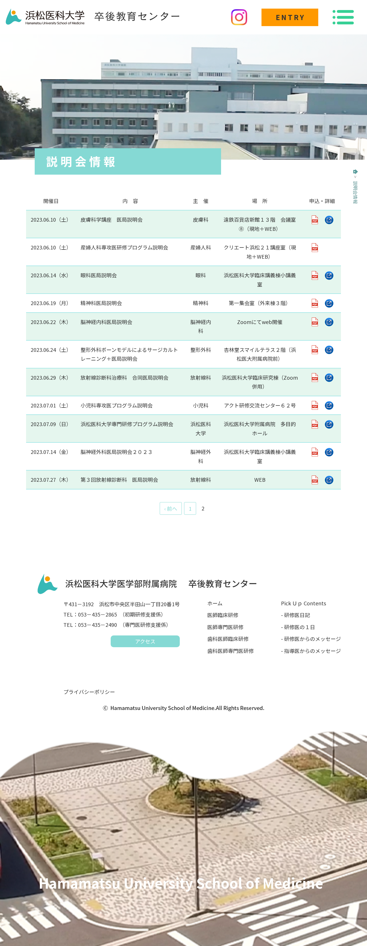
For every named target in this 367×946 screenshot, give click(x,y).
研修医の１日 (299, 627)
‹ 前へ (170, 508)
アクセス (145, 641)
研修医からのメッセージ (312, 638)
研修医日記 (297, 615)
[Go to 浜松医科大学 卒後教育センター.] (355, 171)
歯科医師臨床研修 (228, 638)
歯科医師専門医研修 (230, 650)
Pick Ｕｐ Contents (303, 603)
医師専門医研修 (225, 627)
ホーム (214, 603)
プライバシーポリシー (89, 691)
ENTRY (290, 17)
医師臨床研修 (222, 615)
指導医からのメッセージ (312, 650)
